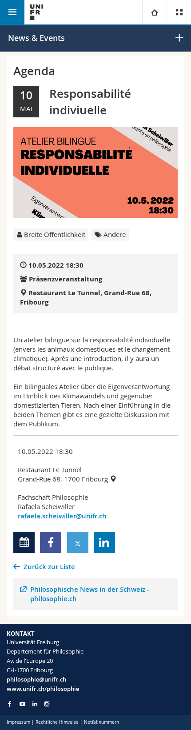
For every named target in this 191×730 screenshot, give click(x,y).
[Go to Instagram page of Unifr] (46, 704)
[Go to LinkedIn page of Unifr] (34, 704)
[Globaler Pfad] (154, 12)
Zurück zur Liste (49, 566)
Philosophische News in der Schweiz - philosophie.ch (89, 594)
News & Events (36, 37)
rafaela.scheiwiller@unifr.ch (62, 516)
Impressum (18, 722)
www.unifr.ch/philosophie (43, 689)
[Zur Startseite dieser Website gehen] (36, 12)
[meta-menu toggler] (179, 12)
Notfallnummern (101, 722)
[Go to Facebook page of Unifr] (9, 704)
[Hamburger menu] (12, 12)
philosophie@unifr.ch (36, 679)
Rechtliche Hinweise (57, 722)
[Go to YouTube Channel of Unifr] (22, 704)
